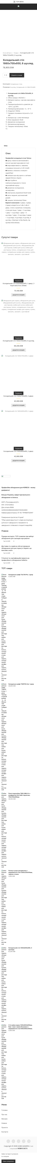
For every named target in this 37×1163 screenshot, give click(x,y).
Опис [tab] (5, 146)
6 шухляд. (13, 87)
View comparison (8, 1161)
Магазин (4, 1119)
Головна (4, 1110)
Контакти (4, 1132)
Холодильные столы (16, 84)
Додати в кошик (16, 75)
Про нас (4, 1114)
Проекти (4, 1127)
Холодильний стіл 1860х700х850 (25, 87)
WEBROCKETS (22, 1148)
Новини (4, 1123)
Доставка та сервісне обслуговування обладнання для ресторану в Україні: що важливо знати (16, 548)
